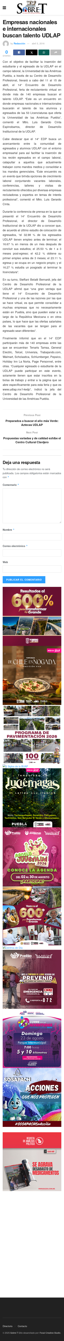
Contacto (22, 1326)
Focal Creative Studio (50, 1332)
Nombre (9, 529)
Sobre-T (14, 1332)
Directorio (7, 1326)
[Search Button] (59, 7)
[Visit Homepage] (31, 7)
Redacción (19, 43)
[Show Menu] (4, 7)
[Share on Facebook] (19, 52)
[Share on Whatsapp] (43, 52)
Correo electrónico (15, 546)
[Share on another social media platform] (55, 52)
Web (5, 562)
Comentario (11, 485)
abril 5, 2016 (38, 43)
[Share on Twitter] (32, 52)
